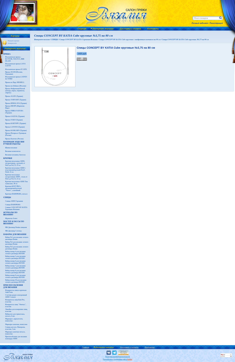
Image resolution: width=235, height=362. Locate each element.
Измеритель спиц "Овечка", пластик (15, 306)
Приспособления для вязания (13, 286)
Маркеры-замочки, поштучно (16, 324)
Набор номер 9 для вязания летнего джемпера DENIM (15, 276)
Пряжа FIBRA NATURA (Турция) (14, 112)
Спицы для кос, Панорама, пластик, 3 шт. (15, 328)
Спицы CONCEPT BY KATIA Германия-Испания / (79, 39)
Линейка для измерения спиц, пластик (16, 310)
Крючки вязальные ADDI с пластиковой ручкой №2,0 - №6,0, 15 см (15, 170)
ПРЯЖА (6, 54)
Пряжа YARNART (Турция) (15, 100)
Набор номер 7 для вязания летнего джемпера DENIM (15, 267)
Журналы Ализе (11, 218)
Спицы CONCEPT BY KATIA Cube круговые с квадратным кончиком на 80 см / (130, 39)
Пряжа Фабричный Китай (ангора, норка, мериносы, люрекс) (15, 91)
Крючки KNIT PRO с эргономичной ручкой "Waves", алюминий (13, 188)
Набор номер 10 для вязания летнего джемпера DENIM (15, 281)
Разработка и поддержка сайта (117, 359)
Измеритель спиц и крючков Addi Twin (15, 291)
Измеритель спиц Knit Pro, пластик (15, 301)
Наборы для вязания (14, 234)
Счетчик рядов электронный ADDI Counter (16, 296)
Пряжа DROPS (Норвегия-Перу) (15, 107)
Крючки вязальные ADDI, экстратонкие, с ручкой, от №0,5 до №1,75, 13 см (15, 163)
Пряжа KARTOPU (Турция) (15, 123)
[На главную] (20, 26)
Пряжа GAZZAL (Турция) (15, 116)
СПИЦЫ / (55, 39)
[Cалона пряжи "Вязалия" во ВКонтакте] (108, 352)
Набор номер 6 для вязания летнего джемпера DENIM (15, 262)
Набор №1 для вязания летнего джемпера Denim (16, 238)
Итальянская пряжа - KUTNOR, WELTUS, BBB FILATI (14, 59)
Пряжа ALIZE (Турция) (14, 96)
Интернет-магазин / (42, 39)
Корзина (15, 35)
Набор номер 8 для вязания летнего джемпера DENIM (15, 272)
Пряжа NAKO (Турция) (14, 120)
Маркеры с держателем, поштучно (14, 320)
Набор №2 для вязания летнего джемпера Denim (16, 243)
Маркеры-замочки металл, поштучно (15, 333)
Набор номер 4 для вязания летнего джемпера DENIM (15, 253)
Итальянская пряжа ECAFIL (16, 69)
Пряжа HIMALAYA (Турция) (16, 103)
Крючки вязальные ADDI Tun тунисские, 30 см (16, 183)
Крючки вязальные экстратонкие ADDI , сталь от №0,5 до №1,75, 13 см (16, 177)
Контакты (153, 28)
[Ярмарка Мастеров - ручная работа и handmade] (123, 354)
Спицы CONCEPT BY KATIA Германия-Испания (16, 208)
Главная (82, 28)
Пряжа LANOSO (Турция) (15, 127)
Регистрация (216, 23)
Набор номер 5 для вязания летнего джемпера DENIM (15, 257)
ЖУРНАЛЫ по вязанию (10, 213)
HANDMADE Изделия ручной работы (13, 143)
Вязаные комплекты (12, 151)
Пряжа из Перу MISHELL (14, 82)
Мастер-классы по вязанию (13, 222)
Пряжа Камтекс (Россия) (14, 139)
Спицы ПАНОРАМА (12, 205)
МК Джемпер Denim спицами (16, 227)
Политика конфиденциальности (117, 357)
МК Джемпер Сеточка (13, 231)
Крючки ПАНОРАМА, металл (16, 194)
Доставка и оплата (130, 28)
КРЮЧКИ (7, 158)
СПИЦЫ (7, 197)
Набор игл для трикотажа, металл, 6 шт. (15, 315)
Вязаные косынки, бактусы (15, 155)
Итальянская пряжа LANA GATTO (15, 65)
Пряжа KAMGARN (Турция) (16, 130)
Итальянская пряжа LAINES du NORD (16, 78)
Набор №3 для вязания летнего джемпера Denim (16, 248)
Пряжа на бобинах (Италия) (15, 86)
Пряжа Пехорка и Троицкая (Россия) (15, 134)
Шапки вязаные (11, 148)
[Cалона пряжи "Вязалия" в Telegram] (114, 352)
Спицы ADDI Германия (14, 201)
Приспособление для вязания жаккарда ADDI (16, 338)
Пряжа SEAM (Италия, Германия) (14, 73)
